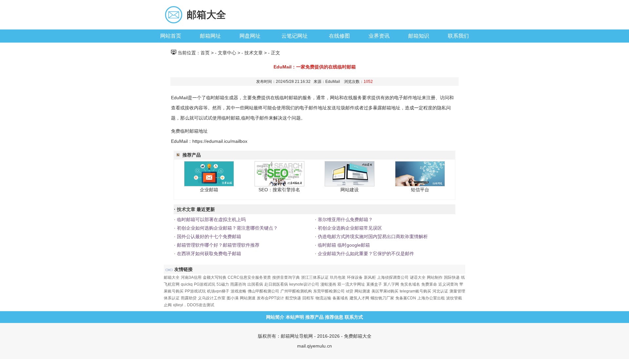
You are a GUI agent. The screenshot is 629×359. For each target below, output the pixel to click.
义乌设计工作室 (211, 298)
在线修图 (339, 36)
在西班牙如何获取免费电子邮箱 (208, 253)
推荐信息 (334, 317)
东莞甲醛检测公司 (329, 291)
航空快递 (293, 298)
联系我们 (458, 36)
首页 (205, 52)
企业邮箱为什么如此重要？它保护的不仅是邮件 (365, 253)
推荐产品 (314, 317)
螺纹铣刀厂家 (382, 298)
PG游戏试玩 (204, 284)
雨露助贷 (189, 298)
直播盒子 (374, 284)
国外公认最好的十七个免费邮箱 (208, 236)
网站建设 (349, 189)
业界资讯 (379, 36)
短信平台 (420, 189)
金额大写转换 (214, 277)
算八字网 (391, 284)
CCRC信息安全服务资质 (249, 277)
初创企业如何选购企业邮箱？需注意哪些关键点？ (227, 228)
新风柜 (370, 277)
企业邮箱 (209, 189)
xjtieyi (178, 305)
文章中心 (227, 52)
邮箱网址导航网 (297, 336)
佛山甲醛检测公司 (263, 291)
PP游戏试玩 (195, 291)
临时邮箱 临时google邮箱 (343, 245)
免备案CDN (405, 298)
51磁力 (223, 284)
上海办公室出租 (431, 298)
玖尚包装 (338, 277)
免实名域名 (410, 284)
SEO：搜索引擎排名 (279, 189)
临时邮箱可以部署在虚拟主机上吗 (211, 219)
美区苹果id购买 (385, 291)
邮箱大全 (206, 14)
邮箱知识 (418, 36)
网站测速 (362, 291)
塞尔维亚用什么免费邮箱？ (344, 219)
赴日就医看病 (276, 284)
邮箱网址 (210, 36)
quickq (187, 284)
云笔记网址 (294, 36)
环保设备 (355, 277)
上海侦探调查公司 (393, 277)
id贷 (349, 291)
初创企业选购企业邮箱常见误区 (349, 228)
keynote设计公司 (304, 284)
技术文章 (253, 52)
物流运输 (323, 298)
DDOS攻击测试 (200, 305)
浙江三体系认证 (315, 277)
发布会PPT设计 (270, 298)
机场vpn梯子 (218, 291)
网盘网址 (249, 36)
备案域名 (340, 298)
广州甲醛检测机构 (296, 291)
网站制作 (435, 277)
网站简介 (275, 317)
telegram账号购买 (415, 291)
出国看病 (255, 284)
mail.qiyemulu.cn (314, 346)
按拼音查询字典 (286, 277)
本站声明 (295, 317)
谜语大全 (418, 277)
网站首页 (170, 36)
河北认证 (440, 291)
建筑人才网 (359, 298)
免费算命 (429, 284)
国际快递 (452, 277)
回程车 (308, 298)
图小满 (232, 298)
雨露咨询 (238, 284)
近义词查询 (448, 284)
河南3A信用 (191, 277)
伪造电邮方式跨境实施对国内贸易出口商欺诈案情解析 (372, 236)
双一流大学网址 (351, 284)
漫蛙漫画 (328, 284)
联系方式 (354, 317)
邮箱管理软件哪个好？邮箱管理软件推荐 (217, 245)
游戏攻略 (238, 291)
